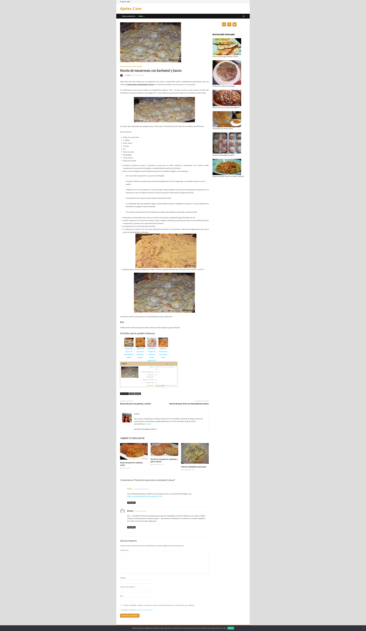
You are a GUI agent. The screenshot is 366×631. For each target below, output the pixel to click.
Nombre (123, 578)
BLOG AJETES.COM (125, 66)
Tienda (140, 16)
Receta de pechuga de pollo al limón (225, 56)
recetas (137, 394)
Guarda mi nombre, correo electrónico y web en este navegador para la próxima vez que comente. (159, 605)
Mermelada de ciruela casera (223, 128)
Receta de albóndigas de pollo (223, 155)
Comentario (124, 550)
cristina (128, 75)
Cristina (148, 424)
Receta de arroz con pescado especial (226, 107)
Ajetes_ (130, 489)
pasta (131, 394)
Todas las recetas (128, 16)
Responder (131, 502)
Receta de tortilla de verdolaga (224, 86)
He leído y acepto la (138, 610)
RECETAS (139, 66)
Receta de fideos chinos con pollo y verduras (228, 176)
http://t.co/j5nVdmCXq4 (135, 496)
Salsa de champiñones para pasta (193, 467)
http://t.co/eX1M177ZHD (153, 496)
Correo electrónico (128, 587)
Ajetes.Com (130, 8)
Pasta (134, 66)
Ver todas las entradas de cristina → (145, 429)
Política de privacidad (145, 610)
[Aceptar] (364, 628)
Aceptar (230, 628)
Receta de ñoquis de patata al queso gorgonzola (152, 354)
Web (121, 596)
